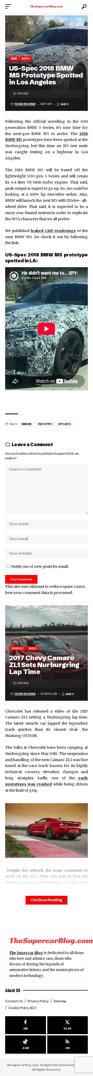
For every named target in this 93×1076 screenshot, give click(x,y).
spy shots (64, 424)
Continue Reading (46, 900)
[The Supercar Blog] (46, 6)
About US (12, 990)
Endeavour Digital (72, 1065)
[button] (9, 6)
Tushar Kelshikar (25, 104)
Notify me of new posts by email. (40, 566)
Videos (26, 58)
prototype (45, 424)
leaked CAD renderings (53, 230)
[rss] (67, 1044)
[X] (67, 1025)
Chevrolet (17, 648)
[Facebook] (25, 1025)
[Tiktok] (25, 1044)
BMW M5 (27, 424)
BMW (14, 58)
